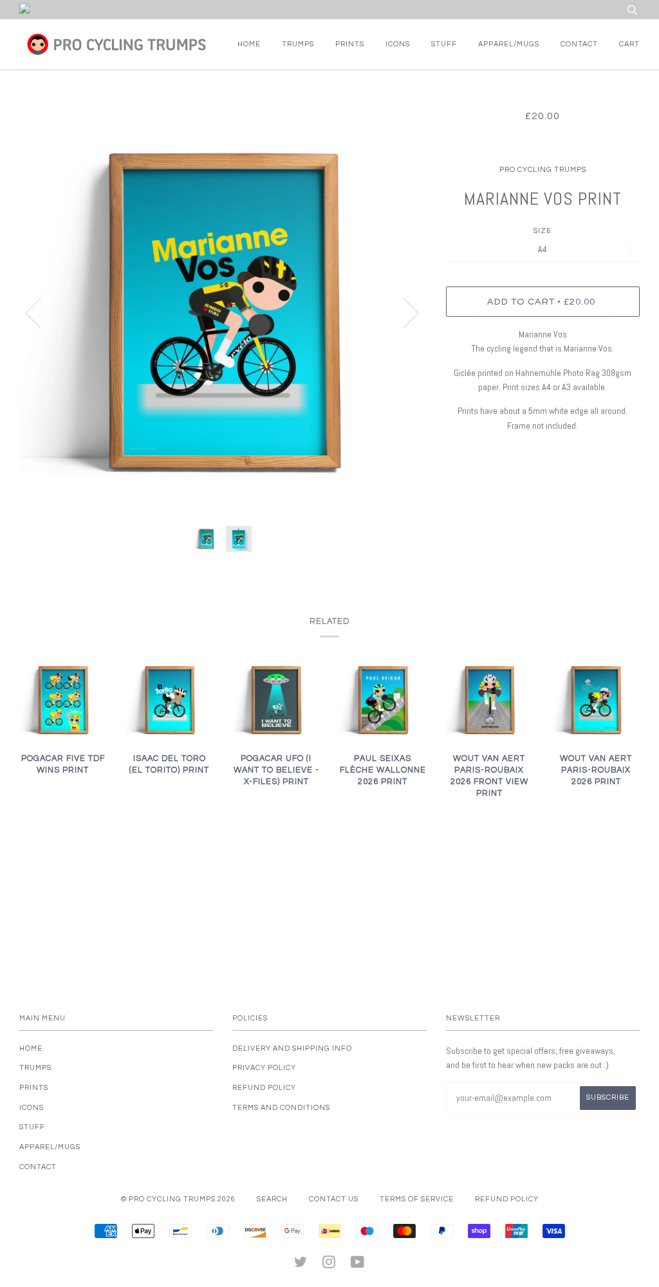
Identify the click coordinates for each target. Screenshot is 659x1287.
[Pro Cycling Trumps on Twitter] (301, 1264)
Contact (579, 44)
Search (272, 1199)
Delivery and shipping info (292, 1048)
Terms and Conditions (281, 1107)
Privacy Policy (264, 1067)
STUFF (444, 44)
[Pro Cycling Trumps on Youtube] (358, 1264)
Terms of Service (417, 1199)
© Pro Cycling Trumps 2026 (178, 1199)
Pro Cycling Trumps (542, 169)
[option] (223, 312)
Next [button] (403, 312)
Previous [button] (41, 312)
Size (543, 230)
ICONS (397, 44)
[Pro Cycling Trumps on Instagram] (329, 1264)
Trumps (298, 44)
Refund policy (264, 1087)
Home (249, 44)
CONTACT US (333, 1199)
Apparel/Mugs (508, 44)
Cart (629, 44)
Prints (349, 44)
